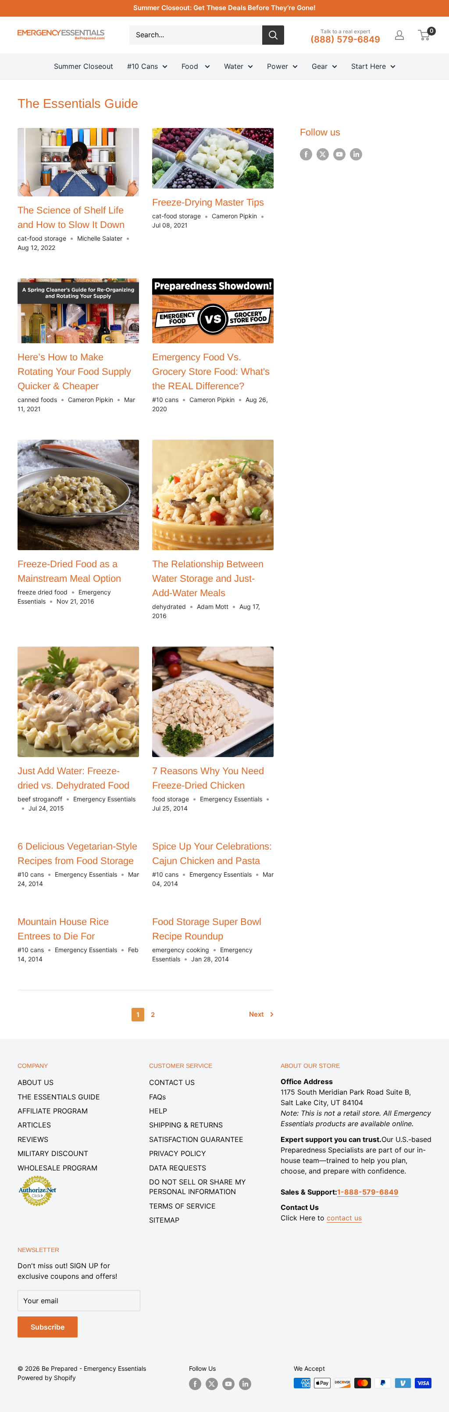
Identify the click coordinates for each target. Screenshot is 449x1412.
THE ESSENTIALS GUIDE (59, 1096)
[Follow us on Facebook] (306, 154)
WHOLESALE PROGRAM (57, 1167)
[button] (424, 35)
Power (277, 66)
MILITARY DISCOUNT (53, 1153)
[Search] (273, 35)
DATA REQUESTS (177, 1167)
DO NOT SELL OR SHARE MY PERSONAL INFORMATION (197, 1186)
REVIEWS (33, 1139)
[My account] (399, 35)
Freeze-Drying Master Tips (208, 202)
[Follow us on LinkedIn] (356, 154)
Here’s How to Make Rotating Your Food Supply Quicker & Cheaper (74, 371)
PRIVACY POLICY (177, 1153)
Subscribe (47, 1327)
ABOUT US (35, 1082)
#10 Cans (142, 66)
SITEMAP (164, 1220)
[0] (424, 35)
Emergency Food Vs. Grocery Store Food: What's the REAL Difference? (211, 371)
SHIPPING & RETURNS (186, 1124)
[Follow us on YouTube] (339, 154)
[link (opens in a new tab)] (37, 1177)
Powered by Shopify (47, 1377)
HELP (158, 1110)
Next (256, 1014)
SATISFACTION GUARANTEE (196, 1139)
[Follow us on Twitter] (323, 154)
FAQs (157, 1096)
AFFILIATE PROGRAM (53, 1110)
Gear (320, 66)
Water (233, 66)
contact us (344, 1217)
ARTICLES (34, 1124)
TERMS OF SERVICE (182, 1206)
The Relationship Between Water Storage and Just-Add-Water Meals (208, 578)
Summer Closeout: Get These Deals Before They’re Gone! (224, 8)
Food (191, 66)
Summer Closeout (83, 66)
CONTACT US (172, 1082)
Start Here (368, 66)
